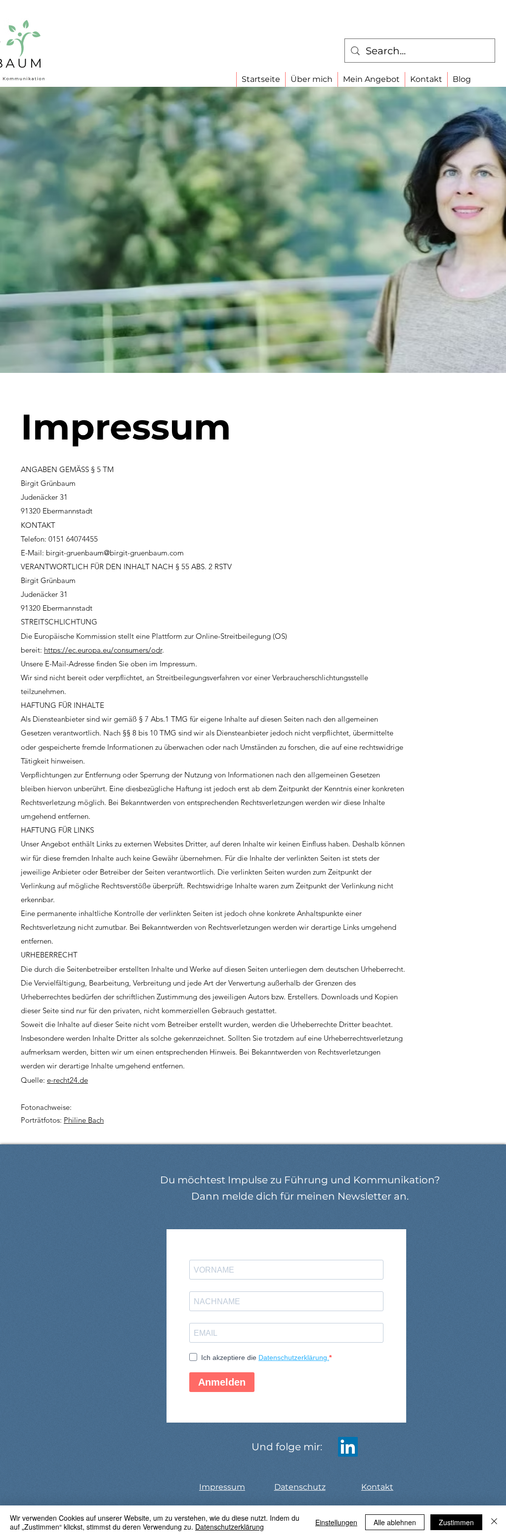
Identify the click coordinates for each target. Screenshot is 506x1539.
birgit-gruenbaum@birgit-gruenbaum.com (115, 552)
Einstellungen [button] (336, 1522)
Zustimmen (456, 1522)
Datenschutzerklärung (229, 1527)
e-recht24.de (67, 1080)
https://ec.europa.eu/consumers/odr (103, 650)
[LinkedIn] (348, 1447)
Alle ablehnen (395, 1522)
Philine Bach (84, 1120)
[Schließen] (494, 1522)
